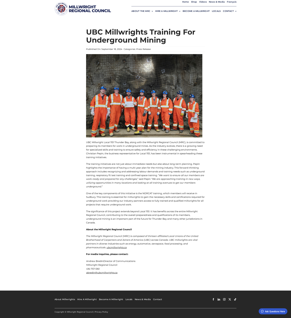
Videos (203, 1)
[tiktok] (235, 299)
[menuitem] (231, 2)
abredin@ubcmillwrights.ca (101, 272)
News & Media (217, 1)
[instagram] (224, 299)
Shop (194, 1)
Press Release (143, 49)
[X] (230, 299)
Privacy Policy (101, 312)
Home (185, 1)
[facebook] (213, 299)
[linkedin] (219, 299)
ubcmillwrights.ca (117, 247)
